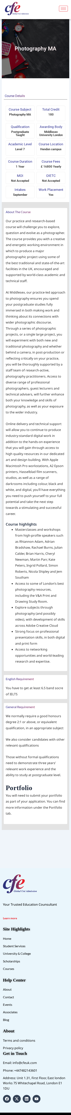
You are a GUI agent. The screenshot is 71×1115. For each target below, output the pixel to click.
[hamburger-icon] (63, 8)
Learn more (10, 918)
